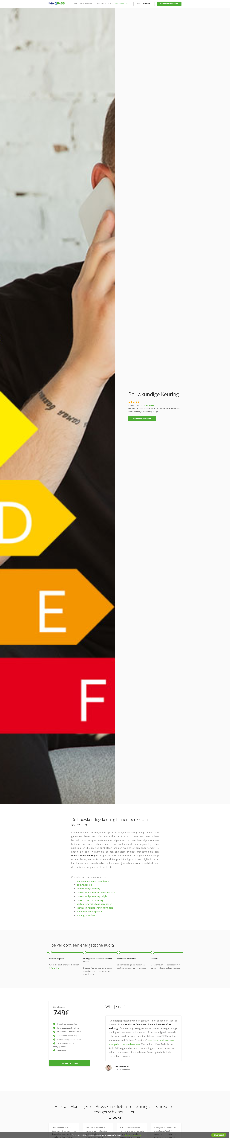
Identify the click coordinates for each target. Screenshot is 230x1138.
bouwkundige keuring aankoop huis (96, 892)
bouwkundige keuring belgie (92, 896)
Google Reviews (149, 405)
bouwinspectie (84, 884)
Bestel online (54, 968)
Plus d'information (133, 1135)
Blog (110, 4)
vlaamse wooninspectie (89, 911)
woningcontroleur (86, 915)
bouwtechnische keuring (90, 900)
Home (75, 4)
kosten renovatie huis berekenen (94, 903)
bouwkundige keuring (88, 888)
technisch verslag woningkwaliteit (95, 907)
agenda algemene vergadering (93, 880)
